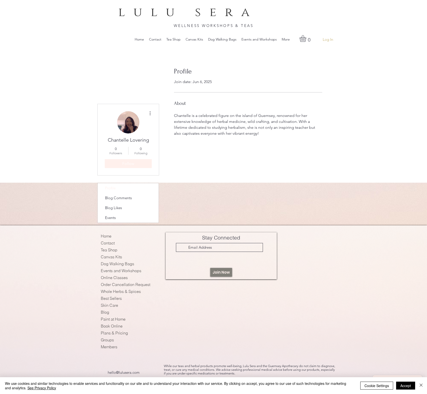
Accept (405, 385)
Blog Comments (118, 198)
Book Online (112, 326)
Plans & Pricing (114, 332)
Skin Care (109, 305)
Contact (108, 243)
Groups (107, 339)
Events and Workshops (121, 270)
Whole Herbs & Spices (121, 291)
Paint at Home (113, 319)
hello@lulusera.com (124, 372)
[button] (306, 38)
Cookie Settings (376, 385)
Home (106, 236)
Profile (110, 188)
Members (109, 346)
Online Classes (114, 277)
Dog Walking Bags (117, 263)
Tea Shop (109, 249)
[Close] (421, 385)
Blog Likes (113, 207)
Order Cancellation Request (125, 284)
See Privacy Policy (41, 387)
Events (110, 217)
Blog (105, 312)
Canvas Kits (111, 256)
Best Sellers (111, 298)
